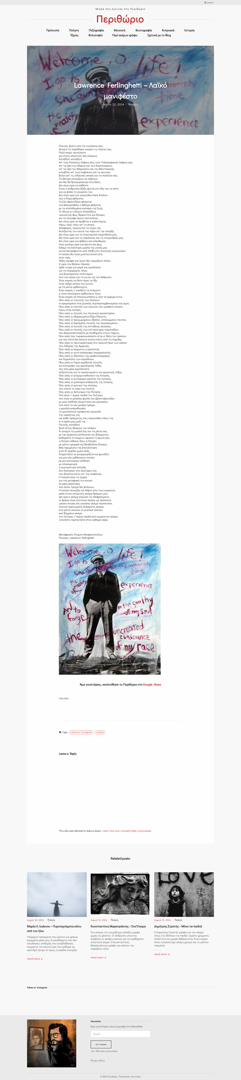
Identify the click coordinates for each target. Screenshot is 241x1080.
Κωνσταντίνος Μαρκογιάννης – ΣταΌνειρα (118, 926)
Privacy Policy (98, 1060)
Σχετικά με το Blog (159, 35)
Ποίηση (74, 30)
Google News (152, 684)
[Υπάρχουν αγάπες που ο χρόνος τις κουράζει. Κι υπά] (108, 1001)
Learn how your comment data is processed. (126, 830)
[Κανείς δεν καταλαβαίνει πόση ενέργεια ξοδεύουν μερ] (155, 1001)
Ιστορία (189, 30)
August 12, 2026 (99, 920)
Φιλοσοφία (95, 35)
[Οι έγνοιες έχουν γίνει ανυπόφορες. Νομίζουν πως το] (38, 1001)
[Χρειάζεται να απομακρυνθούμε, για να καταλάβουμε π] (61, 1001)
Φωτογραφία (143, 30)
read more (33, 958)
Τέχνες (74, 35)
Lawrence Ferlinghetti (81, 732)
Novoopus (136, 1076)
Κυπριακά (168, 30)
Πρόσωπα (52, 30)
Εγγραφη (101, 1044)
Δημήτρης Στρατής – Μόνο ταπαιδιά (178, 926)
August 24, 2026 (35, 920)
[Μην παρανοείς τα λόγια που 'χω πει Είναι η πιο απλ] (132, 1001)
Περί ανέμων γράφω (125, 35)
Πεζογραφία (96, 30)
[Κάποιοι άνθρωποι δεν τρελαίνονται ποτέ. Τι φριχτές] (202, 1001)
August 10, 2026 (162, 920)
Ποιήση (100, 732)
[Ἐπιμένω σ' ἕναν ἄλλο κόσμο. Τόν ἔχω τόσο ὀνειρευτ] (179, 1001)
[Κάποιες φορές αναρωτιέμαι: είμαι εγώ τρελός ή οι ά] (85, 1001)
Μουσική (119, 30)
